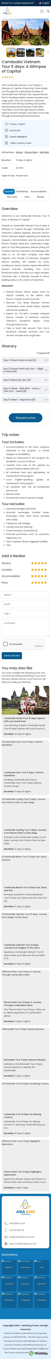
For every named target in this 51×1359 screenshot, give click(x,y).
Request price (25, 418)
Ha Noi (19, 152)
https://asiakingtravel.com (23, 1243)
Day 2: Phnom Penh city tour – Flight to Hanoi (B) (23, 370)
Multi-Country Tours (21, 143)
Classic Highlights (18, 136)
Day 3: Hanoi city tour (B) (17, 380)
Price (27, 196)
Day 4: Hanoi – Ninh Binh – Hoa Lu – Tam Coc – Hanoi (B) (22, 390)
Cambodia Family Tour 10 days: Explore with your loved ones (24, 720)
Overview (9, 191)
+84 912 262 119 (16, 1230)
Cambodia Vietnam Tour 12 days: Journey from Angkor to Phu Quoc (22, 946)
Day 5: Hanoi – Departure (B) (19, 399)
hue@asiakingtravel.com (21, 1237)
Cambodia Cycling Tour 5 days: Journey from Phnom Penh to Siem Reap (25, 831)
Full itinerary (22, 191)
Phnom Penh (31, 152)
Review (40, 196)
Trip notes (12, 196)
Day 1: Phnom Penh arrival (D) (19, 360)
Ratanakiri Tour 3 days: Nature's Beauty (24, 1059)
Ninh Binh (44, 152)
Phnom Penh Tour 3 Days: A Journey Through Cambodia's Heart (22, 1004)
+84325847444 (17, 1223)
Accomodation (39, 191)
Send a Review (12, 655)
